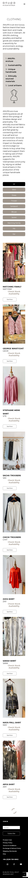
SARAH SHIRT (9, 661)
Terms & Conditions (9, 845)
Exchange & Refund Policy (12, 848)
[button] (7, 864)
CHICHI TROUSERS (12, 537)
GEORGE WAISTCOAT (13, 348)
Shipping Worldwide (10, 851)
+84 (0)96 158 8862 (11, 859)
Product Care (7, 840)
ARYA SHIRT (9, 784)
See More (10, 299)
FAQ (4, 854)
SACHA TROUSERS (12, 475)
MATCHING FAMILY (12, 287)
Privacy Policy (7, 842)
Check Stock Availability (14, 292)
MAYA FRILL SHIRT (12, 722)
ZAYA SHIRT (9, 599)
